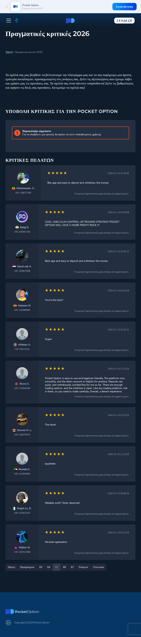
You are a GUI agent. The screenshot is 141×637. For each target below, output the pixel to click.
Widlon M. (24, 547)
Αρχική (9, 52)
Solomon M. (24, 305)
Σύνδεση (124, 20)
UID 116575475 (22, 434)
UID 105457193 (22, 231)
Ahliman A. (24, 344)
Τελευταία (98, 567)
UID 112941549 (22, 388)
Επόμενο (83, 567)
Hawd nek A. (24, 266)
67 (72, 567)
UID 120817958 (22, 270)
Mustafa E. (24, 469)
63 (40, 567)
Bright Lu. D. (24, 508)
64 (48, 567)
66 (64, 567)
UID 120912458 (22, 552)
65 (56, 567)
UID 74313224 (22, 349)
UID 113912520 (22, 512)
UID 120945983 (22, 310)
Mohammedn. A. (26, 188)
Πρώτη (11, 567)
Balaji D (24, 227)
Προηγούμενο (27, 567)
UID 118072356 (23, 192)
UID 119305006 (22, 473)
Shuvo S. (24, 384)
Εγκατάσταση (124, 6)
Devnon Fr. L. (24, 430)
